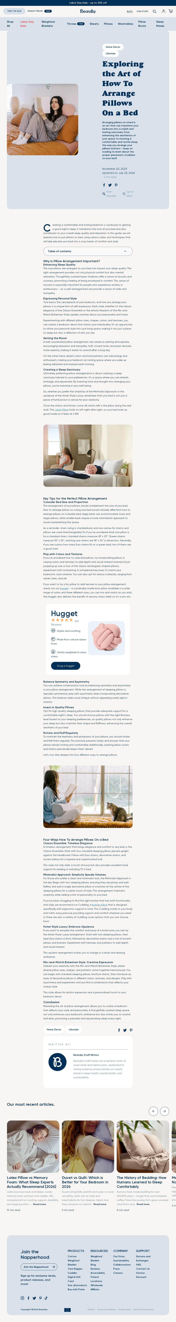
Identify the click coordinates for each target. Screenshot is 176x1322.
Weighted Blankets (48, 23)
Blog (93, 1264)
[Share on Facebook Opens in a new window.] (104, 185)
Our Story (119, 1256)
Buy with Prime (76, 1289)
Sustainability (121, 1260)
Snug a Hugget (65, 665)
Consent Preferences (143, 1309)
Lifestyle (111, 53)
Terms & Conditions (106, 1309)
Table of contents (59, 251)
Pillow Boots (142, 23)
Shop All (10, 23)
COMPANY (120, 1251)
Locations (96, 1281)
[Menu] (169, 11)
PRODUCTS (76, 1251)
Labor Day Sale (27, 23)
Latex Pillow (61, 409)
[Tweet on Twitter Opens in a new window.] (110, 185)
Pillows (108, 23)
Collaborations (122, 1264)
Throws (71, 23)
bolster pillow (99, 904)
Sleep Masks (160, 23)
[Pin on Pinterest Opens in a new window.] (116, 185)
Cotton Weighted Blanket (73, 1260)
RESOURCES (99, 1251)
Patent (95, 1277)
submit (54, 1266)
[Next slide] (164, 1111)
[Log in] (161, 11)
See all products (77, 1285)
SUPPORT (143, 1251)
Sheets (94, 23)
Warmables (125, 23)
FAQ (138, 1264)
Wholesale (97, 1285)
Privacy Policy (124, 1309)
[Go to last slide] (153, 1111)
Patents (91, 1309)
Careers (118, 1272)
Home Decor (113, 47)
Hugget (64, 588)
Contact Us (143, 1268)
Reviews (95, 1268)
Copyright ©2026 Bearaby (34, 1309)
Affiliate (95, 1289)
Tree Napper (75, 1268)
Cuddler (72, 1272)
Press (116, 1268)
